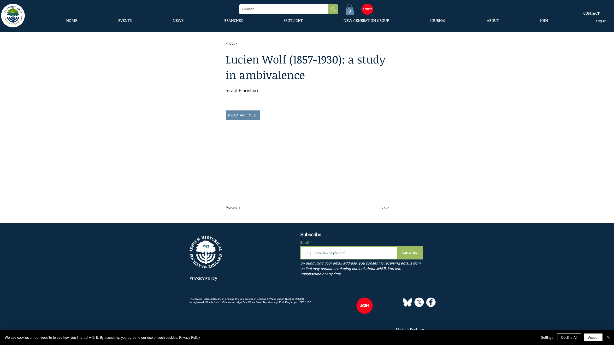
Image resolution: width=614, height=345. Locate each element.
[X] (419, 302)
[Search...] (333, 9)
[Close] (608, 337)
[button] (349, 9)
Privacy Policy (189, 337)
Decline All (569, 337)
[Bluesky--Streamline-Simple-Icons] (407, 302)
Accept (593, 337)
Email (305, 242)
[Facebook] (431, 302)
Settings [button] (547, 337)
